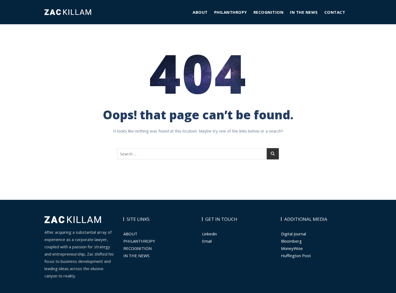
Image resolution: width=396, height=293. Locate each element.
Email (207, 241)
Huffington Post (296, 255)
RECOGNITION (268, 12)
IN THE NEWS (304, 12)
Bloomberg (291, 241)
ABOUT (200, 12)
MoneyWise (292, 248)
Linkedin (209, 233)
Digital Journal (293, 233)
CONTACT (334, 12)
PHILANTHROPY (230, 12)
